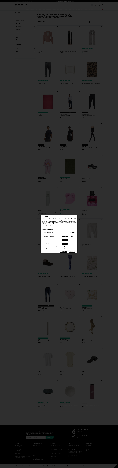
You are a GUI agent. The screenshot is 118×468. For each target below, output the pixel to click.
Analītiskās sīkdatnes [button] (47, 244)
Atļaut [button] (72, 236)
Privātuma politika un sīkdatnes (47, 225)
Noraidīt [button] (64, 236)
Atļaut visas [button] (72, 251)
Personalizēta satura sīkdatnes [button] (48, 236)
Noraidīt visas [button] (64, 251)
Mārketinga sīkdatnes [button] (47, 240)
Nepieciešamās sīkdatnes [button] (48, 232)
